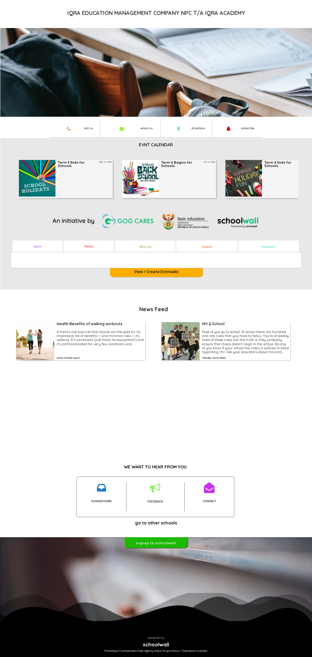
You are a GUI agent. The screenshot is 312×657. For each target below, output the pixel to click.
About (38, 246)
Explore (207, 246)
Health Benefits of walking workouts (89, 324)
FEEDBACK (155, 501)
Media (88, 246)
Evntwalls (268, 246)
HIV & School (213, 324)
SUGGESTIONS (101, 501)
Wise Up (145, 246)
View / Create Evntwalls (156, 271)
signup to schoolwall (156, 543)
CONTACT (209, 501)
